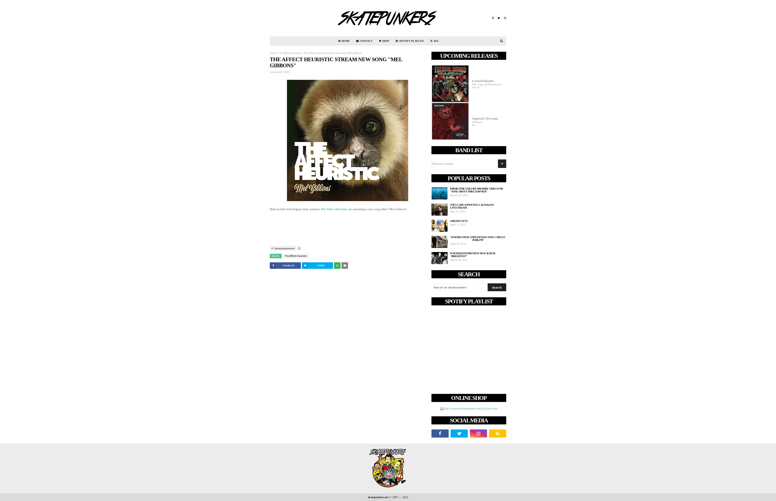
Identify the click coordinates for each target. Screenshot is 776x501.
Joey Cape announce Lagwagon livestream (472, 206)
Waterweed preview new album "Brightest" (472, 255)
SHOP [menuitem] (385, 40)
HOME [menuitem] (345, 40)
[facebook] (492, 18)
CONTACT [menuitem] (365, 40)
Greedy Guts (459, 221)
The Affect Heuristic (290, 53)
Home (273, 53)
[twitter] (499, 18)
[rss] (497, 433)
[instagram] (504, 18)
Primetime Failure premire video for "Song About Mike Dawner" (476, 190)
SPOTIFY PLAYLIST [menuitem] (411, 40)
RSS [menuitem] (436, 40)
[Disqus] (347, 328)
